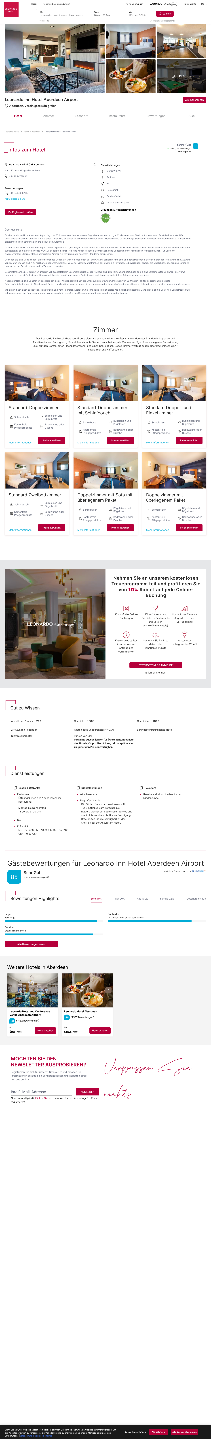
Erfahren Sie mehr (155, 672)
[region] (105, 1432)
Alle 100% (142, 898)
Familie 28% (167, 898)
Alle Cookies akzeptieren (184, 1432)
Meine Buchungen (134, 4)
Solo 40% (96, 898)
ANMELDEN (88, 1091)
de (203, 4)
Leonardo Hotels (12, 131)
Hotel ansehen (45, 1030)
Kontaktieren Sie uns (15, 199)
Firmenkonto (190, 4)
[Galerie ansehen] (32, 990)
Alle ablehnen (158, 1432)
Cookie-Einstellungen (135, 1432)
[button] (37, 383)
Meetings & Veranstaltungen (56, 4)
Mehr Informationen (20, 442)
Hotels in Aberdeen (32, 131)
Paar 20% (119, 898)
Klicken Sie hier (44, 1098)
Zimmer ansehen (194, 99)
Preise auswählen (52, 440)
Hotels (34, 4)
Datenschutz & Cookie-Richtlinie (36, 1436)
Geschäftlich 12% (196, 898)
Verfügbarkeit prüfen (20, 212)
